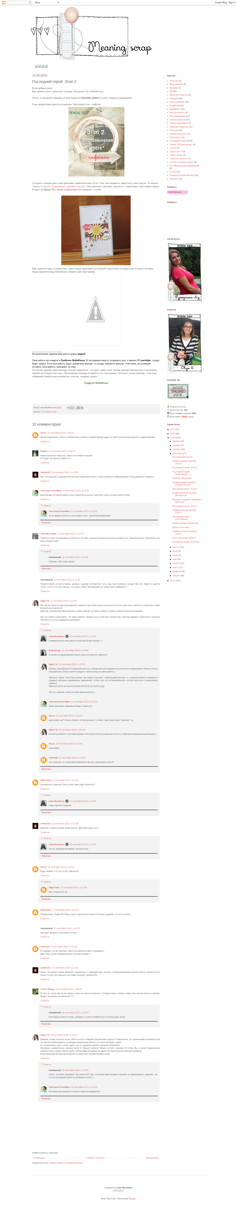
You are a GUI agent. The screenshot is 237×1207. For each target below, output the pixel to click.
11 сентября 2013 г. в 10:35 (65, 472)
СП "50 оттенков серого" (182, 162)
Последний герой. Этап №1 (186, 542)
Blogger (132, 1198)
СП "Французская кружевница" (185, 165)
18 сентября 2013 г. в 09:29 (75, 1012)
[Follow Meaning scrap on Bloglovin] (177, 194)
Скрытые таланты (179, 158)
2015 (173, 429)
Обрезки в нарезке (179, 127)
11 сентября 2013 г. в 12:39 (67, 580)
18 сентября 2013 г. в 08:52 (69, 989)
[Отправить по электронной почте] (68, 407)
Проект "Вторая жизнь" (181, 144)
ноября (176, 445)
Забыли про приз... (181, 527)
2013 (173, 437)
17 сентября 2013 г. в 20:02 (67, 928)
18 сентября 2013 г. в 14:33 (63, 1035)
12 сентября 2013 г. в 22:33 (69, 716)
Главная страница (95, 1158)
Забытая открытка (179, 95)
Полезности (176, 137)
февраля (177, 571)
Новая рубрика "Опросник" (185, 523)
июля (175, 551)
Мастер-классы (177, 112)
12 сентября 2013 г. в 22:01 (84, 702)
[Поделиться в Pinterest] (82, 407)
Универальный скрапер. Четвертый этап (184, 483)
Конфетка (174, 105)
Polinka (44, 451)
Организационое (178, 134)
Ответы (47, 505)
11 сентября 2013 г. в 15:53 (83, 801)
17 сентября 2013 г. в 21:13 (64, 946)
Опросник (174, 130)
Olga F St (44, 601)
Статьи (173, 172)
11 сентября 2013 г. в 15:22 (65, 780)
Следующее (39, 1158)
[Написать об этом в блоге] (72, 407)
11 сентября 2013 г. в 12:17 (71, 534)
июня (175, 555)
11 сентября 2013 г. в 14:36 (83, 636)
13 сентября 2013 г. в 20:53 (72, 758)
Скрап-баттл (176, 151)
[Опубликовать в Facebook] (78, 407)
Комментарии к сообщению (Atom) (66, 1163)
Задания (174, 98)
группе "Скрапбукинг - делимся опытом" (64, 186)
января (176, 575)
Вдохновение (176, 84)
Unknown (53, 758)
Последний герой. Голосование (181, 473)
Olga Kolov (45, 780)
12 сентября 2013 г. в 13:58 (83, 844)
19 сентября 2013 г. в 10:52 (84, 1087)
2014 (173, 433)
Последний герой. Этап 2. (185, 506)
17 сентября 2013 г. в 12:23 (65, 910)
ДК (171, 91)
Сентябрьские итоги (182, 457)
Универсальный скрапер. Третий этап (184, 494)
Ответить (45, 441)
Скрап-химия (176, 155)
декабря (177, 441)
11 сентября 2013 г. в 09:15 (61, 433)
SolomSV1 (45, 472)
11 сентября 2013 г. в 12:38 (75, 557)
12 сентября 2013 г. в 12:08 (65, 823)
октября (177, 449)
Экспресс (174, 179)
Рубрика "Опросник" (182, 478)
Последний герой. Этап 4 (184, 467)
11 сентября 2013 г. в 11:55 (76, 490)
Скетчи (173, 148)
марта (176, 567)
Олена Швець (47, 989)
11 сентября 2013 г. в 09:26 (62, 451)
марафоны (175, 109)
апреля (176, 563)
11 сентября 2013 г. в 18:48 (75, 650)
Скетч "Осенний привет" (184, 538)
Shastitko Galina (48, 534)
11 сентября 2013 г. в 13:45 (63, 601)
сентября (178, 453)
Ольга (43, 433)
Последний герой (48, 412)
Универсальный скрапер (182, 175)
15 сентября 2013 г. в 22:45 (74, 887)
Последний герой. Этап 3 (184, 489)
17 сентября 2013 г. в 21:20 (65, 968)
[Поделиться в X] (75, 407)
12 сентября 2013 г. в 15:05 (72, 664)
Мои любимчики (177, 116)
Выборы (174, 88)
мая (175, 559)
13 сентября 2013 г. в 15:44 (69, 744)
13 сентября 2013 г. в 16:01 (61, 867)
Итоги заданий (177, 102)
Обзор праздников (179, 123)
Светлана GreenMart (51, 490)
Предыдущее (152, 1158)
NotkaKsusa (55, 650)
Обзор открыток (177, 119)
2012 (173, 580)
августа (176, 547)
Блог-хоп (174, 81)
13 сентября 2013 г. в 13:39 (72, 730)
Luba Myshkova (56, 636)
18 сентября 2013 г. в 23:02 (75, 1070)
